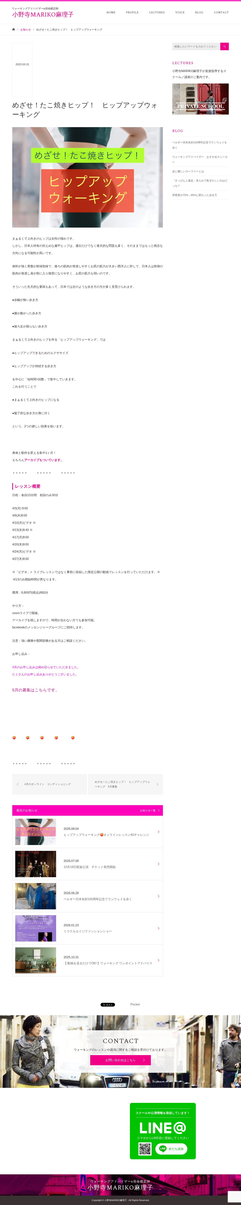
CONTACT (221, 12)
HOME (111, 12)
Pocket (135, 1004)
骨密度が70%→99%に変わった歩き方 (194, 195)
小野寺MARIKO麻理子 (43, 13)
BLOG (199, 12)
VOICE (180, 12)
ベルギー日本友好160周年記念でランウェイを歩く (199, 145)
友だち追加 (176, 1148)
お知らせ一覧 (148, 810)
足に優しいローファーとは (188, 171)
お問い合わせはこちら (120, 1060)
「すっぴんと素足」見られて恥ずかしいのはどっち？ (200, 183)
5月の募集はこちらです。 (35, 690)
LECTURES (157, 12)
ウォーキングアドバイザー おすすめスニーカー (200, 159)
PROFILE (132, 12)
